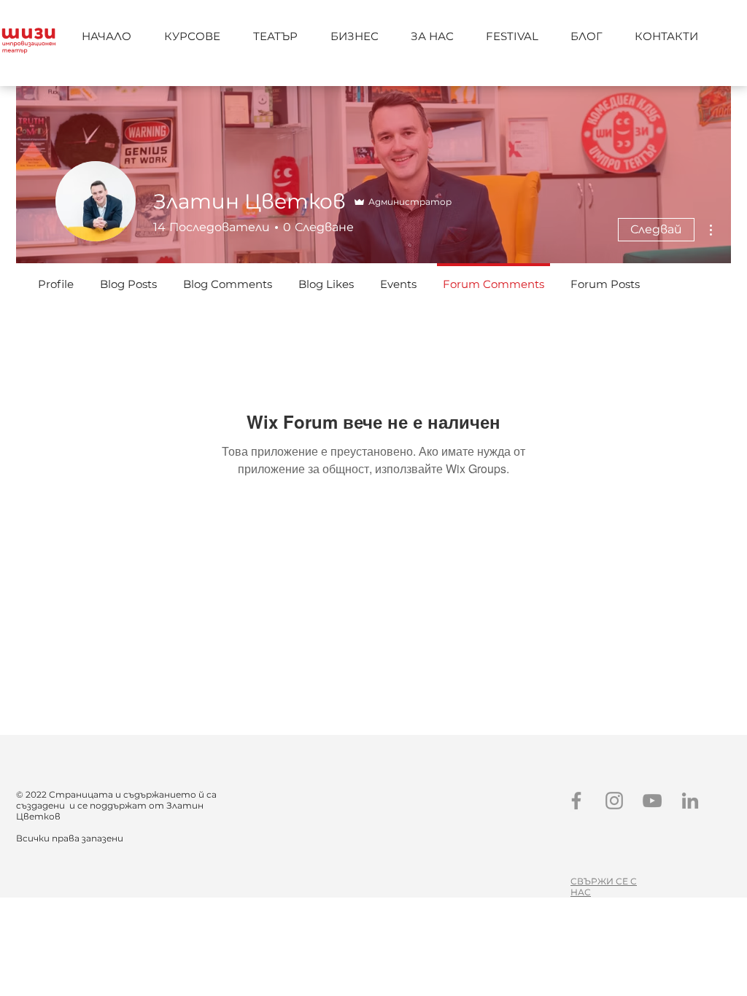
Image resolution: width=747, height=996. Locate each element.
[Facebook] (576, 800)
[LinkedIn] (690, 800)
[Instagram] (614, 800)
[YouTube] (652, 800)
